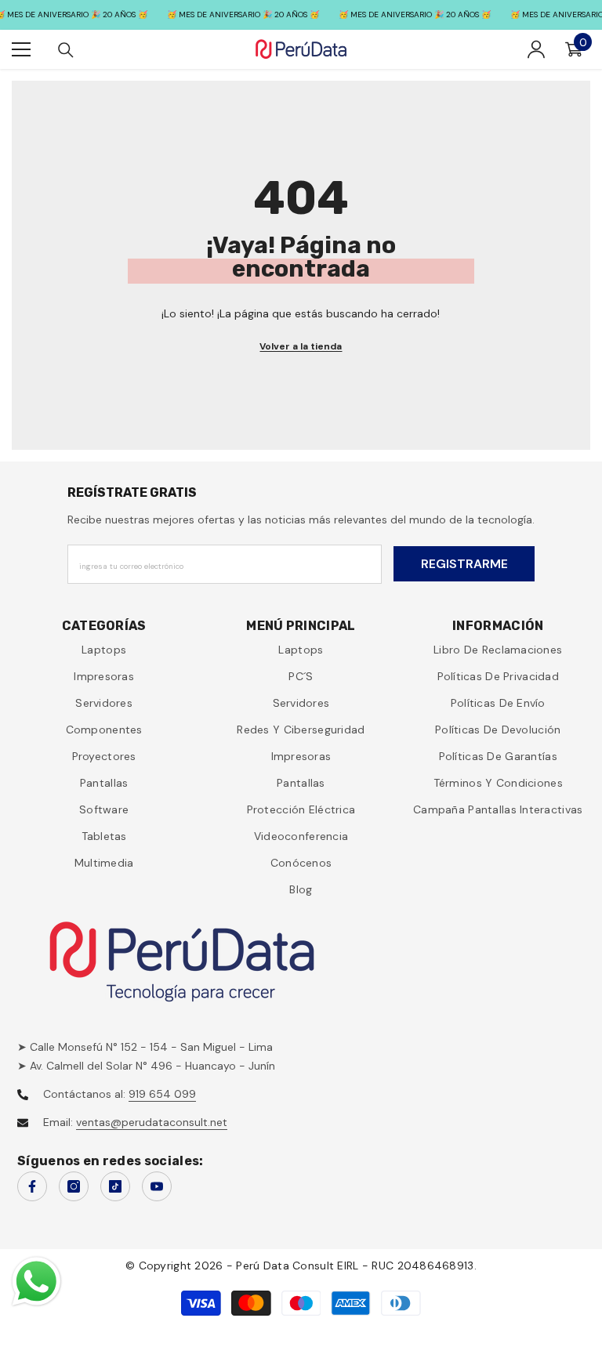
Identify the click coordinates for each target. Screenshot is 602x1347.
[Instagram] (74, 1186)
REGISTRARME (464, 564)
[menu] (21, 49)
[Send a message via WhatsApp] (36, 1281)
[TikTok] (115, 1186)
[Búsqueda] (65, 50)
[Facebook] (32, 1186)
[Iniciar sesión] (536, 49)
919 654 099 (162, 1094)
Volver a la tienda (300, 346)
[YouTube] (157, 1186)
